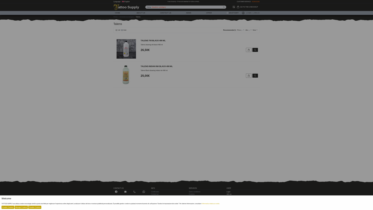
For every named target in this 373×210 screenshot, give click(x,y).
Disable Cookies (35, 207)
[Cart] (238, 7)
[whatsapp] (144, 192)
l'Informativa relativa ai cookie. (211, 203)
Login (228, 192)
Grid (124, 30)
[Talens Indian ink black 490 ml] (126, 74)
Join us (229, 194)
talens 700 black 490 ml (153, 40)
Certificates (155, 192)
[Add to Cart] (249, 50)
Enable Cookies (7, 207)
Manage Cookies (21, 207)
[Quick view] (255, 50)
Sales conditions (194, 192)
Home (117, 13)
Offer (209, 13)
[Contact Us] (125, 192)
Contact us (165, 13)
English (127, 2)
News (188, 13)
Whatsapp (234, 13)
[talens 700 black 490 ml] (126, 49)
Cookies (192, 194)
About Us (141, 13)
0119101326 (256, 1)
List (118, 30)
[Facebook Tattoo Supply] (116, 192)
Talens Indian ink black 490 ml (157, 66)
